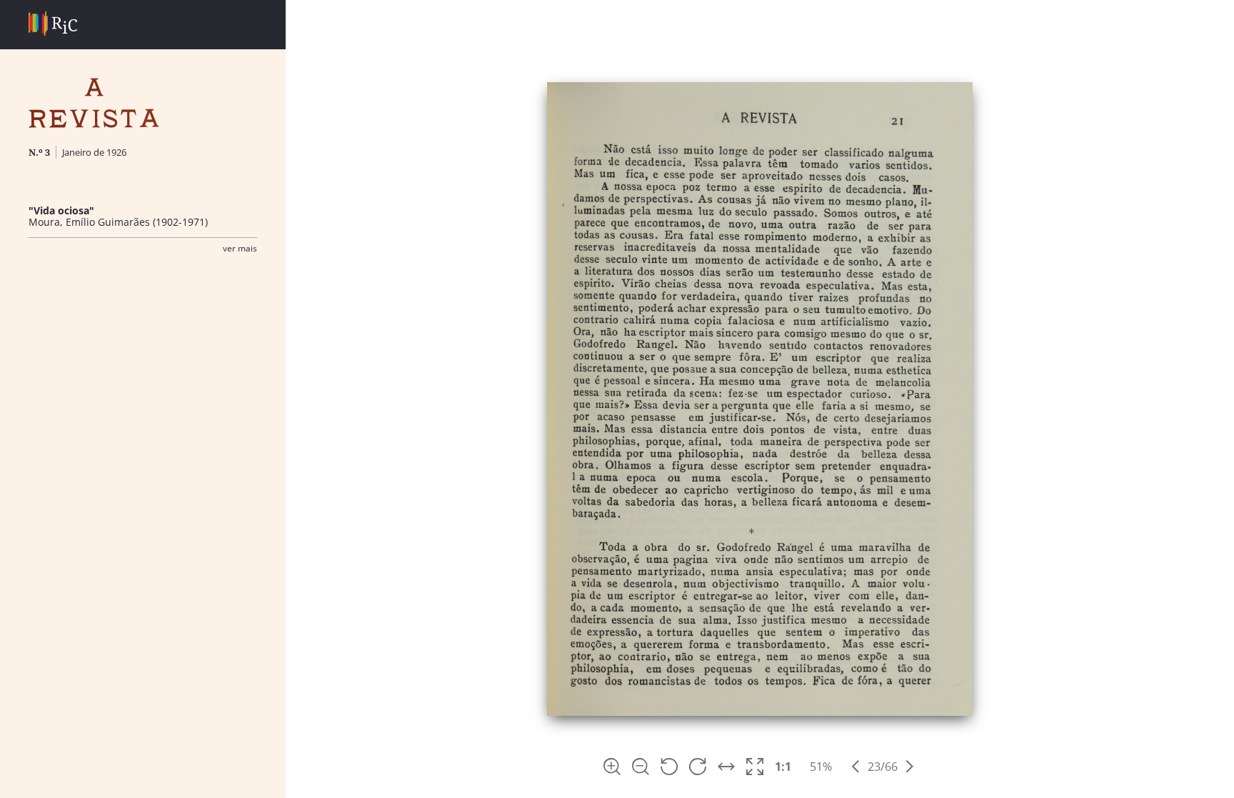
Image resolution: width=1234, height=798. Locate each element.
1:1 (783, 766)
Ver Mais (240, 248)
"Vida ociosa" (61, 210)
